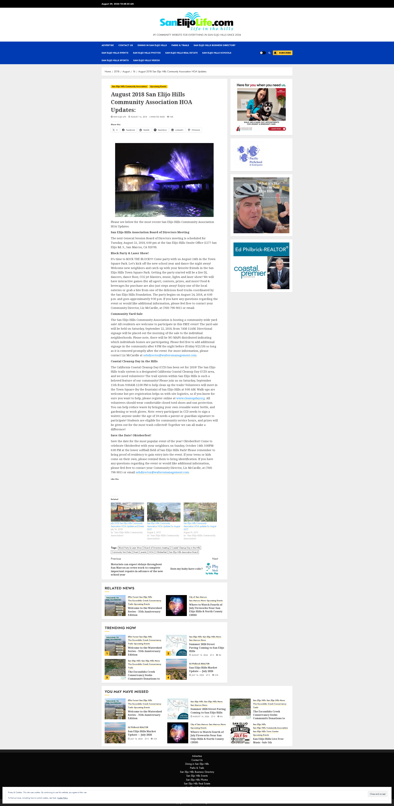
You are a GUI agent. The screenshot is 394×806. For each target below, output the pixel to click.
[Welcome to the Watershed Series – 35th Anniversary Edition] (115, 605)
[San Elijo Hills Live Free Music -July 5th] (240, 732)
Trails (130, 604)
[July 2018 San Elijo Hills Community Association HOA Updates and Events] (127, 512)
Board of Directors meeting (157, 547)
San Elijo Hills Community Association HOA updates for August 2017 (200, 526)
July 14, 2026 (198, 675)
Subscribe (285, 52)
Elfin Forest (133, 597)
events (143, 552)
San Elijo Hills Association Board (183, 552)
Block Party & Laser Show (130, 547)
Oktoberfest (161, 552)
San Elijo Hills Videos (146, 60)
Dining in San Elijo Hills (152, 45)
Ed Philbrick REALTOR (199, 664)
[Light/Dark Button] (263, 52)
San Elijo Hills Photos (147, 52)
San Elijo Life (119, 117)
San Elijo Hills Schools (216, 52)
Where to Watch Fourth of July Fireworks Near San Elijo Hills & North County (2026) (205, 610)
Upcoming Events (158, 86)
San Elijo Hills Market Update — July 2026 (203, 669)
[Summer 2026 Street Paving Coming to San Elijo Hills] (176, 645)
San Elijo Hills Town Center (266, 731)
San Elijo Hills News (212, 637)
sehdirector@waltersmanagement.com (170, 355)
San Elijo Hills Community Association (129, 86)
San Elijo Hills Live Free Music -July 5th (268, 740)
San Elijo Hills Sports (115, 60)
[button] (269, 53)
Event (136, 552)
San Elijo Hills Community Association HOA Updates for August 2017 (163, 526)
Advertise (108, 45)
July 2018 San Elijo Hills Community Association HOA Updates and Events (127, 525)
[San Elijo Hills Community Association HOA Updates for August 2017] (163, 512)
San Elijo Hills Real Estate (181, 52)
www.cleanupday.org (190, 398)
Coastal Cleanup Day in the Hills (186, 547)
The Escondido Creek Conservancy (144, 600)
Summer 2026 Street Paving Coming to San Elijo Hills (206, 647)
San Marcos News (197, 600)
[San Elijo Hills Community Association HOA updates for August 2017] (200, 512)
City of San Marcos (198, 597)
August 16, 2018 (139, 117)
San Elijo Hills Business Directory (214, 45)
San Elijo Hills (145, 597)
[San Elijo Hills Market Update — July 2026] (176, 669)
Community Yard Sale (121, 552)
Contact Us (125, 45)
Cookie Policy (62, 798)
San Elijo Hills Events (115, 52)
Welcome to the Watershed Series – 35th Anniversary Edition (145, 611)
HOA (151, 552)
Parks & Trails (180, 45)
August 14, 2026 (200, 655)
